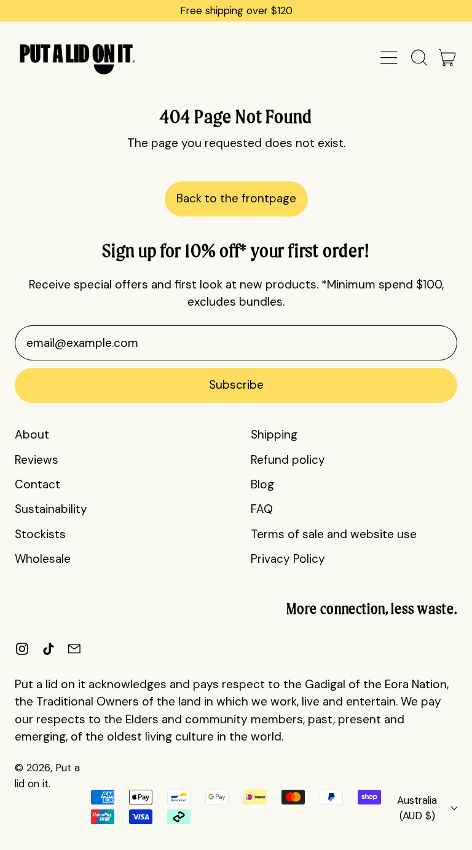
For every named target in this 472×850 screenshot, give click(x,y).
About (32, 434)
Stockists (40, 534)
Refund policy (288, 459)
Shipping (274, 434)
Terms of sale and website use (334, 534)
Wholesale (43, 558)
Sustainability (51, 509)
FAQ (262, 509)
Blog (262, 484)
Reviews (36, 459)
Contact (37, 484)
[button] (418, 57)
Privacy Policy (288, 558)
